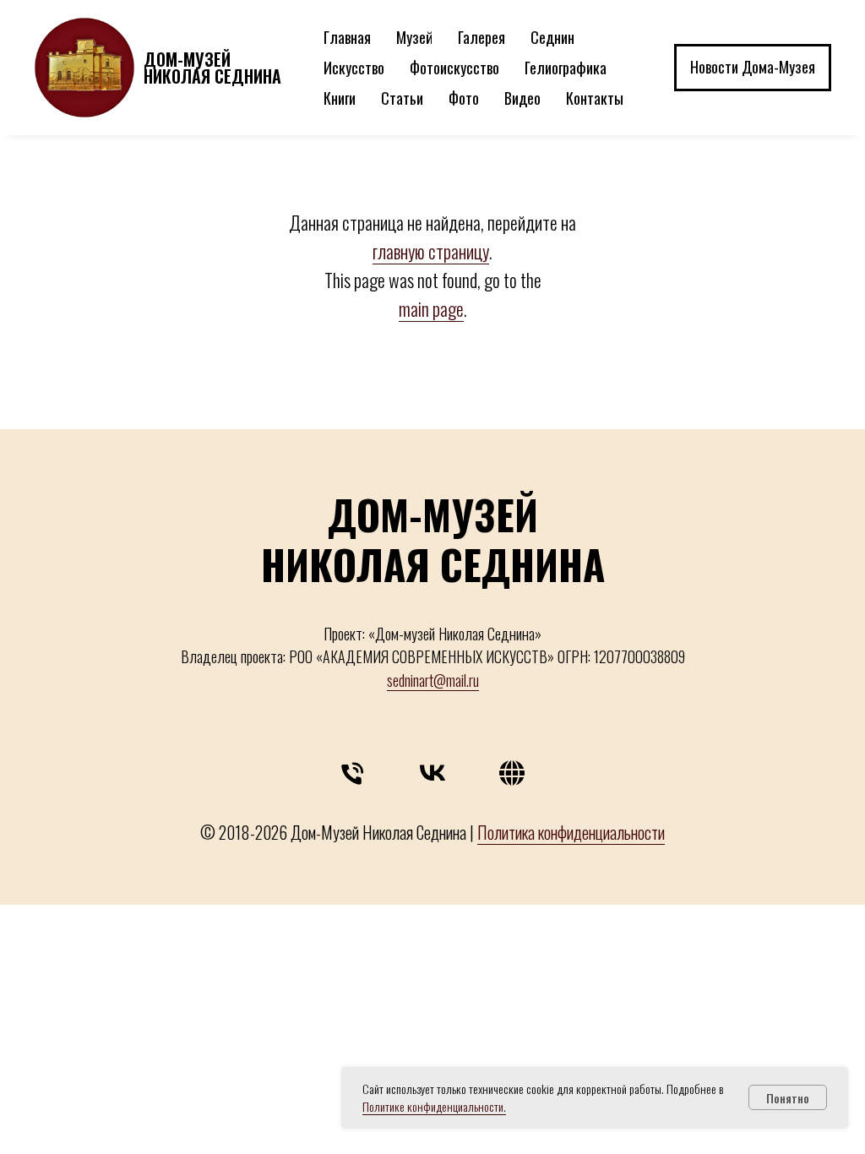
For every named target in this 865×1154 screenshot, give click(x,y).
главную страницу (431, 250)
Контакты (594, 98)
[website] (512, 777)
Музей (414, 37)
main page (431, 308)
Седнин (552, 37)
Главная (347, 37)
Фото (464, 98)
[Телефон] (353, 777)
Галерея (481, 37)
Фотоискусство (454, 68)
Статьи (402, 98)
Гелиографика (566, 68)
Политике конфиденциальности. (434, 1106)
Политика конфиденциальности (571, 832)
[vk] (432, 777)
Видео (522, 98)
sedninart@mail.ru (433, 680)
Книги (340, 98)
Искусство (354, 68)
